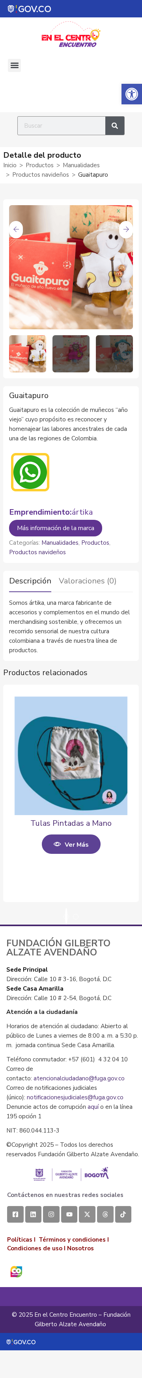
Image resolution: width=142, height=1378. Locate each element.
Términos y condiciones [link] (72, 1240)
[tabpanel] (71, 799)
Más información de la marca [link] (55, 528)
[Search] (114, 126)
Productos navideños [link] (40, 175)
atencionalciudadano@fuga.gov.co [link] (79, 1078)
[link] (131, 94)
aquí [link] (93, 1107)
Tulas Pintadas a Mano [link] (71, 823)
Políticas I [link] (21, 1240)
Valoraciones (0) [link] (88, 581)
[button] (14, 65)
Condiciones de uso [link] (34, 1248)
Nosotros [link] (80, 1248)
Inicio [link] (10, 165)
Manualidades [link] (81, 165)
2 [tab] (76, 916)
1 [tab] (66, 916)
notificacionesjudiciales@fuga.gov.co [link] (75, 1097)
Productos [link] (40, 165)
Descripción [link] (30, 581)
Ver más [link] (77, 844)
